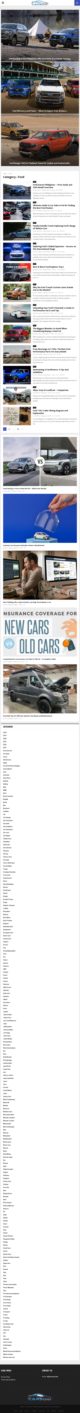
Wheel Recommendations (12, 1351)
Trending (6, 1318)
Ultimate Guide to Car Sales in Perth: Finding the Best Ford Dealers (54, 207)
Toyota (5, 1309)
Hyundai (6, 990)
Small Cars (7, 1248)
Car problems (7, 826)
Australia (6, 775)
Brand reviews (8, 796)
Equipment (6, 929)
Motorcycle (7, 1142)
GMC (4, 969)
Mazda (5, 1105)
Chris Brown (7, 848)
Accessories (7, 750)
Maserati (6, 1102)
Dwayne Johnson (9, 905)
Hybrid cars (7, 987)
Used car (6, 1330)
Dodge (5, 896)
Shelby (5, 1242)
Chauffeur (6, 842)
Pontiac (5, 1184)
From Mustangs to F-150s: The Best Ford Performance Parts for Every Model (51, 350)
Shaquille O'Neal (8, 1239)
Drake (5, 902)
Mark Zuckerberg (9, 1099)
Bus (4, 805)
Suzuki (5, 1269)
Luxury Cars (7, 1096)
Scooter (6, 1227)
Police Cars (7, 1181)
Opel (4, 1166)
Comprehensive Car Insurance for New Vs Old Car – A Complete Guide (29, 659)
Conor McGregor (9, 863)
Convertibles (7, 866)
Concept (6, 860)
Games (5, 963)
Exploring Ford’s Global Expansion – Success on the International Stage (54, 248)
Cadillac (6, 811)
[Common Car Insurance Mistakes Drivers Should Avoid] (40, 518)
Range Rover (7, 1193)
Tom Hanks (7, 1306)
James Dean (7, 1014)
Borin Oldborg (38, 210)
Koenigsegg (7, 1060)
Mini (4, 1130)
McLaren (6, 1108)
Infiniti (5, 999)
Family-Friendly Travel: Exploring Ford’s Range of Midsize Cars (54, 227)
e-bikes (5, 908)
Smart (5, 1251)
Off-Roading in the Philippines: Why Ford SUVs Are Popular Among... (40, 59)
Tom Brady (7, 1299)
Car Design (7, 817)
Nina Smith (37, 190)
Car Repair (6, 835)
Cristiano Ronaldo (9, 872)
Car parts (6, 823)
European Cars (8, 933)
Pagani (5, 1172)
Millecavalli (7, 1124)
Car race (6, 832)
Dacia (5, 881)
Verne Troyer (7, 1342)
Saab (5, 1215)
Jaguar (5, 1011)
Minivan (5, 1133)
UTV (4, 1333)
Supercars (6, 1263)
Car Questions (8, 829)
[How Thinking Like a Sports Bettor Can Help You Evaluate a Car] (40, 575)
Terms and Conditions (8, 1380)
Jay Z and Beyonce (9, 1020)
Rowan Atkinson (8, 1206)
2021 (4, 741)
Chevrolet (6, 845)
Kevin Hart (6, 1045)
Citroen (5, 854)
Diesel (5, 893)
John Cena (6, 1036)
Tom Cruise (7, 1303)
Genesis (6, 966)
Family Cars (7, 939)
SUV (4, 1266)
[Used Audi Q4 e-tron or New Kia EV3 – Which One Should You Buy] (40, 461)
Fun (4, 957)
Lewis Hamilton (8, 1078)
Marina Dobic (38, 269)
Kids (4, 1054)
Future (5, 960)
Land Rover (7, 1066)
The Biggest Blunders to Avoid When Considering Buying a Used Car (50, 330)
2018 (4, 732)
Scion (5, 1224)
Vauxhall (6, 1339)
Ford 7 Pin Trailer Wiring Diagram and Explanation (50, 412)
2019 (4, 735)
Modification (7, 1139)
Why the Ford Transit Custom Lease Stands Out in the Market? (53, 289)
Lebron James (8, 1075)
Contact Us (61, 1411)
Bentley (5, 781)
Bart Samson (38, 231)
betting (5, 784)
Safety (5, 1218)
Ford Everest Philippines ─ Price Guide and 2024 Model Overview (52, 186)
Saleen (5, 1221)
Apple (5, 763)
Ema (6, 718)
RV (4, 1212)
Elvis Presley (7, 920)
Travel (5, 1315)
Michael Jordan (8, 1121)
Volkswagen (7, 1345)
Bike (4, 787)
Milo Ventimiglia (8, 1127)
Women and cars (9, 1357)
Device (5, 887)
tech (4, 1275)
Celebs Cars (7, 839)
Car (4, 814)
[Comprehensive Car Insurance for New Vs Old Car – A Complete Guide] (40, 632)
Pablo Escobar (8, 1169)
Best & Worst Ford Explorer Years (48, 267)
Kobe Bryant (7, 1057)
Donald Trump (8, 899)
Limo (5, 1084)
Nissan (5, 1163)
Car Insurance (8, 820)
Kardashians (7, 1042)
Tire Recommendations (11, 1293)
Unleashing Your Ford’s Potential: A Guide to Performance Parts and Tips (53, 309)
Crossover (6, 875)
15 (18, 429)
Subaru (5, 1260)
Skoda (5, 1245)
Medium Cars (7, 1111)
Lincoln (5, 1087)
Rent (4, 1199)
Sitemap (53, 1411)
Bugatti (5, 799)
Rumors (6, 1209)
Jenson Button (8, 1030)
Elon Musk (6, 917)
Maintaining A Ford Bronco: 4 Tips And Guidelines (51, 371)
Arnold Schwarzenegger (11, 766)
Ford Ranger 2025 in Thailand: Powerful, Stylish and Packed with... (40, 163)
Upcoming (6, 1327)
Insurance (6, 1002)
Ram (4, 1190)
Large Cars (7, 1069)
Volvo (5, 1348)
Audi (4, 772)
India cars (6, 993)
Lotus (5, 1093)
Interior (5, 1005)
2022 (4, 744)
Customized (7, 878)
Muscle (5, 1148)
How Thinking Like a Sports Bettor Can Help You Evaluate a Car (27, 602)
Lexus (5, 1081)
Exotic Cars (7, 936)
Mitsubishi (6, 1136)
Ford (34, 181)
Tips (4, 1290)
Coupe (5, 869)
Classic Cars (7, 857)
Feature (5, 942)
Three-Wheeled (8, 1287)
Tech (4, 1278)
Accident (6, 754)
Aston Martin (7, 769)
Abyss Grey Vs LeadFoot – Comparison (50, 390)
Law (4, 1072)
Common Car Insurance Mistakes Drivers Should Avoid (23, 545)
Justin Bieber (7, 1039)
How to (5, 981)
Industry (6, 996)
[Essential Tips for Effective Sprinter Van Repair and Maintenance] (40, 688)
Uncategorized (8, 1324)
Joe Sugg (6, 1033)
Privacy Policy (5, 1377)
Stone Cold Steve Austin (11, 1257)
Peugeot (6, 1178)
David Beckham (8, 884)
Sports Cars (7, 1254)
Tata (4, 1272)
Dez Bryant (6, 890)
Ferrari (5, 945)
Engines (6, 923)
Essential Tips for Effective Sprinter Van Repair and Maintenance (27, 716)
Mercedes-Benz (8, 1114)
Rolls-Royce (7, 1202)
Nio (4, 1160)
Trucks (5, 1321)
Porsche (6, 1187)
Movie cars (7, 1145)
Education (6, 911)
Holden (5, 972)
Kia (4, 1051)
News (5, 1151)
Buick (5, 802)
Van (4, 1336)
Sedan (5, 1233)
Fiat (4, 948)
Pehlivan (6, 1175)
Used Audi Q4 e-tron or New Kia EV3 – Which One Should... (25, 488)
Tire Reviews (7, 1296)
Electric (5, 914)
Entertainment (8, 926)
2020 (4, 738)
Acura (5, 757)
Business (6, 808)
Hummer (6, 984)
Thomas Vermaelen (10, 1284)
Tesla (5, 1281)
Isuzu (5, 1008)
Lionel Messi (7, 1090)
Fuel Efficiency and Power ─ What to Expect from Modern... (40, 111)
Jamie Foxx (7, 1017)
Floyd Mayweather (9, 951)
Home (5, 975)
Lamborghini (7, 1063)
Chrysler (6, 851)
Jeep (5, 1023)
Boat (4, 793)
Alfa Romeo (7, 760)
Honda (5, 978)
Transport (6, 1312)
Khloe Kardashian (9, 1048)
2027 (4, 747)
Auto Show (6, 778)
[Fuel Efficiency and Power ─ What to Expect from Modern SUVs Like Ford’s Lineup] (40, 88)
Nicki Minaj (7, 1154)
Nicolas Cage (7, 1157)
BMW (5, 790)
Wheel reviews (8, 1354)
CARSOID (37, 393)
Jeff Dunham (7, 1026)
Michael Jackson (9, 1118)
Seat (4, 1230)
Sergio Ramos (8, 1236)
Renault (5, 1196)
